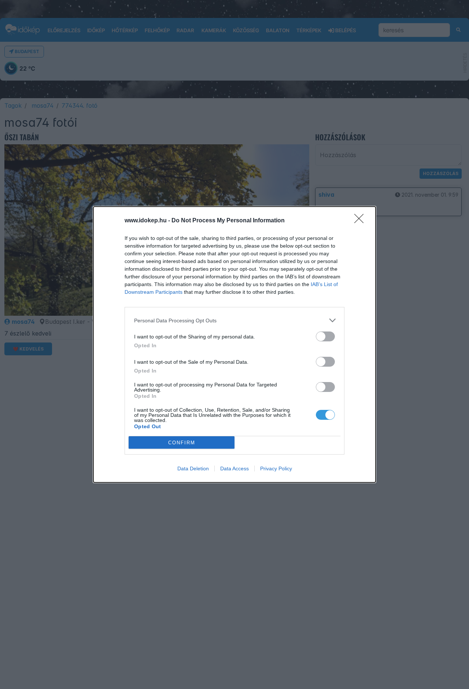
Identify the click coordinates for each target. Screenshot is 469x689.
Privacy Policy (276, 468)
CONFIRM (181, 442)
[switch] (325, 336)
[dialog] (234, 344)
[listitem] (234, 320)
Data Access (234, 468)
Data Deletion (193, 468)
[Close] (361, 221)
